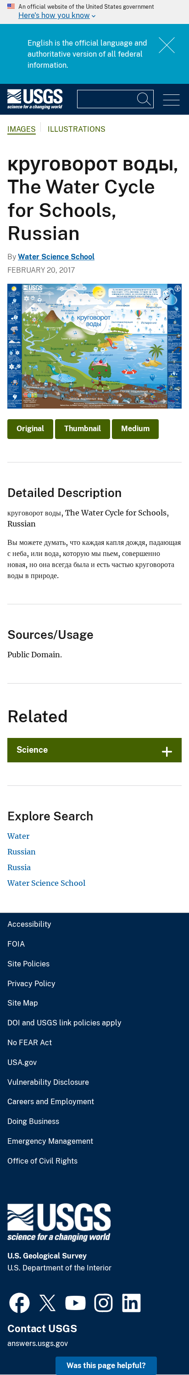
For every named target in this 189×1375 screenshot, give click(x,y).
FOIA (16, 944)
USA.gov (22, 1063)
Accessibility (29, 924)
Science (32, 750)
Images (21, 129)
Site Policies (28, 964)
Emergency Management (50, 1141)
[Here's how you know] (94, 12)
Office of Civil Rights (42, 1161)
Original (30, 428)
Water (18, 836)
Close (167, 45)
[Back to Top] (156, 1342)
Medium (135, 428)
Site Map (22, 1003)
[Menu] (171, 100)
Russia (19, 867)
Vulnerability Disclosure (48, 1082)
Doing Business (33, 1122)
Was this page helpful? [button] (106, 1365)
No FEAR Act (29, 1043)
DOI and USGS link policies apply (64, 1023)
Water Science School (56, 256)
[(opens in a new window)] (19, 1302)
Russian (21, 851)
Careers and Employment (50, 1102)
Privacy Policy (31, 984)
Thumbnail (82, 428)
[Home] (34, 107)
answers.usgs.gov (37, 1343)
